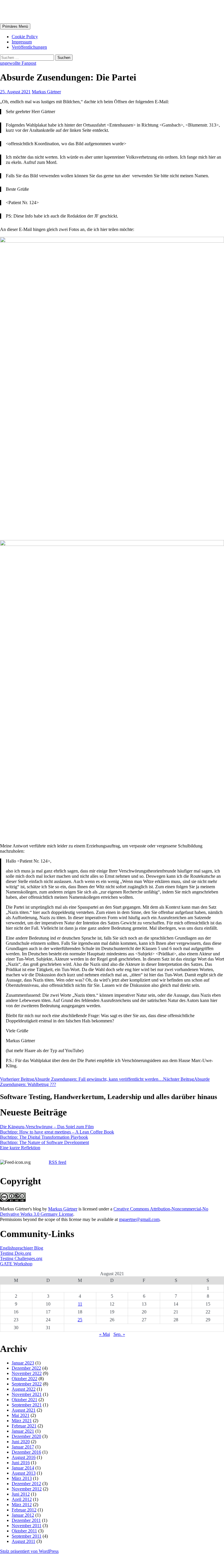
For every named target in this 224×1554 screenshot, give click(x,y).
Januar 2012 (23, 1515)
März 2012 (22, 1504)
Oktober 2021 (24, 1399)
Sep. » (119, 1334)
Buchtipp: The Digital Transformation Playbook (44, 1137)
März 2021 (22, 1420)
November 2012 (27, 1488)
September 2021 (27, 1404)
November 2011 (26, 1525)
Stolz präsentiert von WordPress (29, 1551)
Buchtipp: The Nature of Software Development (44, 1142)
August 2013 (24, 1473)
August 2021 (24, 1410)
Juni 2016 (21, 1462)
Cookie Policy (25, 36)
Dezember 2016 (26, 1452)
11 (80, 1303)
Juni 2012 (21, 1494)
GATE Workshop (16, 1263)
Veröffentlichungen (29, 47)
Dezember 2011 (26, 1520)
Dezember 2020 (26, 1436)
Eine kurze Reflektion (20, 1147)
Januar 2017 (23, 1446)
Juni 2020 (21, 1441)
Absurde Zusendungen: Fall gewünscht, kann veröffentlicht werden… (81, 1079)
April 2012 (22, 1499)
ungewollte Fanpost (18, 63)
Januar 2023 (23, 1362)
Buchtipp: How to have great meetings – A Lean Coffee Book (57, 1131)
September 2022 (27, 1383)
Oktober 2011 (24, 1530)
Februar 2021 (24, 1425)
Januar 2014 (23, 1467)
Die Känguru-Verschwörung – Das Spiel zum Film (47, 1126)
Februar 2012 (24, 1509)
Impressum (22, 41)
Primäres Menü (15, 26)
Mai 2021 (20, 1415)
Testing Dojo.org (15, 1253)
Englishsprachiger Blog (21, 1247)
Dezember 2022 (26, 1368)
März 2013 (22, 1478)
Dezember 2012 (26, 1483)
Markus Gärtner (33, 11)
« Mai (104, 1334)
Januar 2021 (23, 1431)
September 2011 (26, 1536)
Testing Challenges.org (21, 1258)
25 (80, 1319)
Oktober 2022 (24, 1378)
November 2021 (27, 1394)
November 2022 (27, 1373)
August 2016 (24, 1457)
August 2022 (24, 1389)
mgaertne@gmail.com (139, 1219)
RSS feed (57, 1162)
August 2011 (23, 1541)
